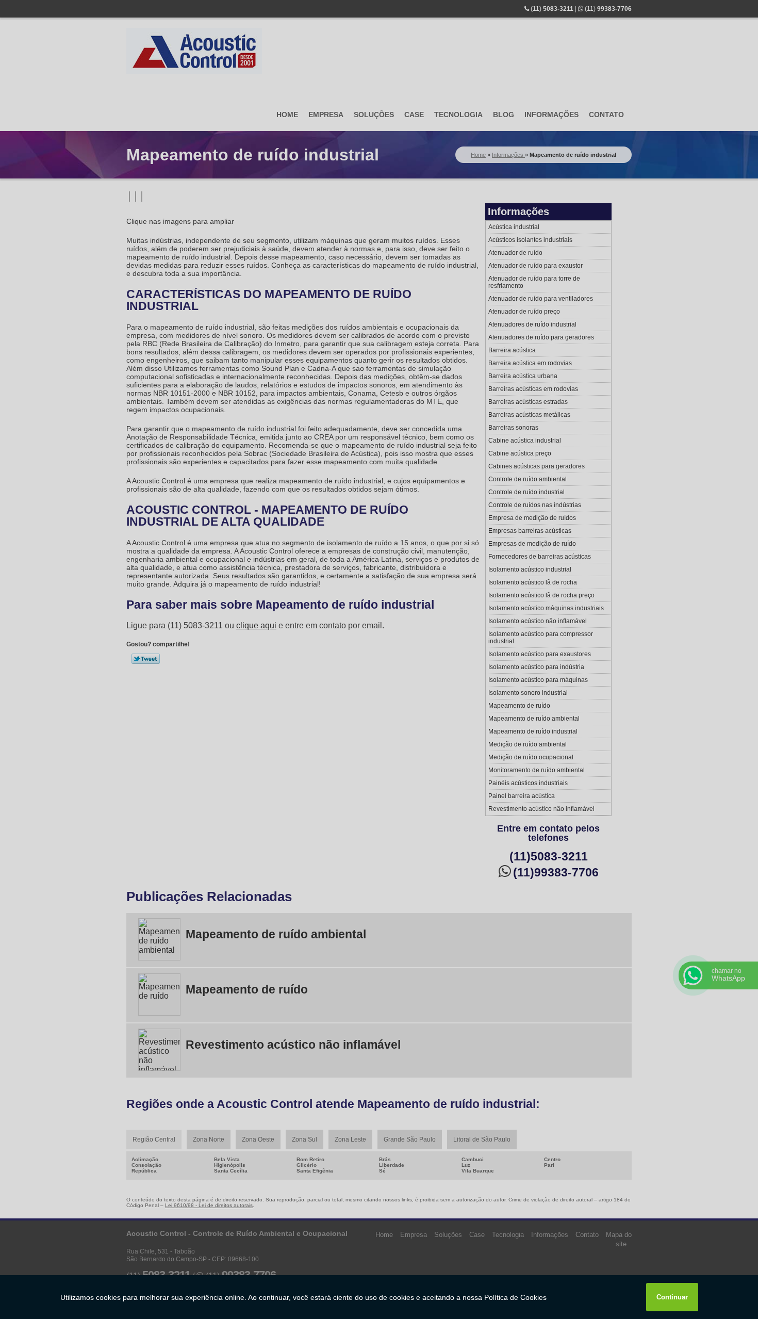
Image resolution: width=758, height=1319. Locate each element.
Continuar (672, 1297)
